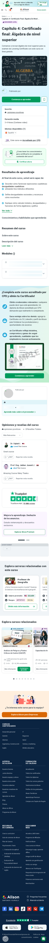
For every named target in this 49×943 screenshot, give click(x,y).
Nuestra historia (7, 769)
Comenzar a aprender (24, 669)
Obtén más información (18, 606)
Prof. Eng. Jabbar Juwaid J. (22, 465)
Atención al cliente (37, 900)
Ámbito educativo (28, 748)
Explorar (2, 10)
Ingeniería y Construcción (10, 744)
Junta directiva (7, 773)
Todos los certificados (33, 773)
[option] (24, 524)
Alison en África (7, 808)
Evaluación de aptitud (12, 849)
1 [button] (21, 542)
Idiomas (5, 740)
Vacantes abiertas (8, 785)
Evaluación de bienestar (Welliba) (12, 855)
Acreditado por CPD (31, 140)
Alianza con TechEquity (33, 868)
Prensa (4, 804)
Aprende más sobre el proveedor (19, 412)
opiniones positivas (15, 112)
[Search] (4, 8)
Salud (24, 740)
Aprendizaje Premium (33, 797)
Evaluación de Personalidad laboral (11, 862)
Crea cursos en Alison (33, 845)
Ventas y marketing (28, 744)
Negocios (25, 736)
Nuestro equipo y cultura (10, 777)
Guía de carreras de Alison (11, 837)
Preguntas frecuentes (38, 897)
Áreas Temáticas (31, 793)
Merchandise (30, 883)
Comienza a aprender (21, 99)
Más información (10, 669)
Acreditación (30, 769)
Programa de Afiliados (33, 837)
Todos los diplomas (32, 777)
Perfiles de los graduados (34, 789)
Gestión (4, 736)
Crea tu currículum (8, 833)
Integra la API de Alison (33, 856)
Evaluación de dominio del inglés (13, 869)
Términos (18, 934)
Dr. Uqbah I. (15, 443)
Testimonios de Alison (33, 785)
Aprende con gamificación (34, 860)
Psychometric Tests (9, 845)
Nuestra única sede (8, 781)
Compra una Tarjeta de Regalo (36, 801)
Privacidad (11, 934)
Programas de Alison (9, 812)
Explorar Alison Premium (24, 532)
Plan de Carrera (7, 841)
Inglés (4, 748)
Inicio (4, 16)
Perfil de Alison (30, 841)
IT (23, 732)
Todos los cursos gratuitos (34, 781)
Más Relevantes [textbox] (9, 435)
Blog (3, 800)
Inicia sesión (41, 10)
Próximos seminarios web (34, 879)
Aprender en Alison (8, 796)
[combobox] (12, 435)
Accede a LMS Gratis (32, 833)
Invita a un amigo (31, 864)
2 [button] (28, 542)
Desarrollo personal (8, 732)
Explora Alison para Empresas (24, 714)
